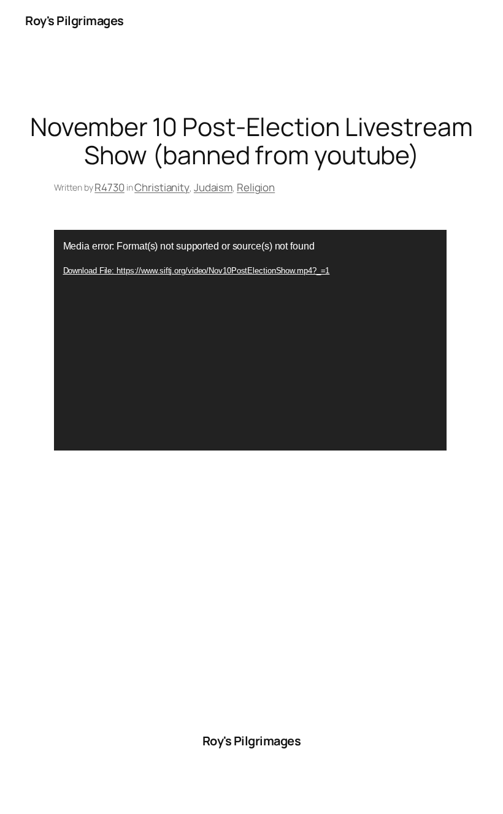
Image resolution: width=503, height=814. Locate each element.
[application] (250, 340)
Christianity (162, 187)
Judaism (213, 187)
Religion (256, 187)
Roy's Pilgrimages (74, 20)
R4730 (109, 187)
